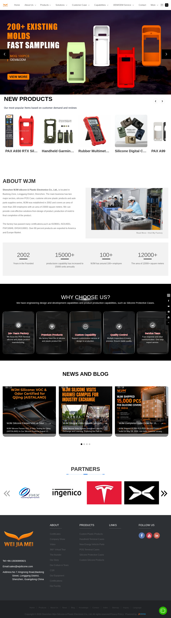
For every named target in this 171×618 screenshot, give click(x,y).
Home (17, 5)
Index (105, 581)
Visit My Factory (155, 206)
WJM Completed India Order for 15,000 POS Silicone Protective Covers (139, 396)
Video (52, 518)
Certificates (55, 507)
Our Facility (55, 559)
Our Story (54, 533)
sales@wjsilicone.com (21, 539)
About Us (29, 5)
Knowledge (83, 581)
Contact (142, 5)
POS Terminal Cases (89, 523)
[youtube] (168, 317)
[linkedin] (168, 311)
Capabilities (100, 5)
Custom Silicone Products (91, 533)
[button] (4, 41)
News (64, 581)
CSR (52, 544)
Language (137, 581)
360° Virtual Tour (58, 523)
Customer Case (79, 5)
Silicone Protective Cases (91, 528)
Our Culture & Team (59, 538)
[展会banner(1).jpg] (85, 39)
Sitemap (115, 581)
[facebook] (168, 300)
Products (44, 5)
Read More (141, 206)
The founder (55, 528)
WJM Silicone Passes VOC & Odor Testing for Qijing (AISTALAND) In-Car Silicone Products (27, 396)
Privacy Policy (117, 587)
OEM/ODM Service (122, 5)
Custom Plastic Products (91, 507)
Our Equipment (57, 549)
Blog (73, 581)
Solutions (60, 5)
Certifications (56, 554)
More (153, 5)
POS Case (29, 171)
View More (10, 128)
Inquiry (126, 581)
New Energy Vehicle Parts (91, 518)
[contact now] (168, 306)
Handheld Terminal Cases (91, 512)
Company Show (57, 512)
